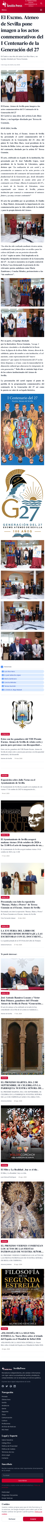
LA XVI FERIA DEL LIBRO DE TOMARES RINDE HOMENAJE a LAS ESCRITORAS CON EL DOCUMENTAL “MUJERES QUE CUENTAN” (22, 935)
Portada (4, 1396)
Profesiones (6, 1424)
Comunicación (7, 1418)
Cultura (4, 1421)
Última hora (6, 1399)
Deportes (5, 1412)
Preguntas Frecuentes (10, 1495)
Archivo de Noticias (9, 1427)
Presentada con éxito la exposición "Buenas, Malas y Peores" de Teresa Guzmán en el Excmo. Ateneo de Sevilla (20, 904)
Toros (4, 1415)
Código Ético (6, 1443)
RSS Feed (5, 1430)
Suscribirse (22, 1481)
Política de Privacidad (9, 1446)
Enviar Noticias (7, 1498)
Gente (4, 1409)
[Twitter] (7, 1386)
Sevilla (4, 1402)
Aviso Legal (6, 1455)
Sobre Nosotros (7, 1440)
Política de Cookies (8, 1449)
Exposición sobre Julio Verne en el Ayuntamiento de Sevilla (18, 781)
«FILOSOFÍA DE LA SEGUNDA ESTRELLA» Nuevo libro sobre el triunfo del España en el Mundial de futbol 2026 (22, 1336)
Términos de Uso (8, 1452)
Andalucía (5, 1405)
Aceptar (33, 1519)
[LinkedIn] (15, 1386)
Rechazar (12, 1519)
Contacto (5, 1458)
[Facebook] (3, 1386)
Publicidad (6, 1492)
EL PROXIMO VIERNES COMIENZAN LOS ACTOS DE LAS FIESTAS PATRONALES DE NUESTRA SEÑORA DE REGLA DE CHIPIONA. (22, 1250)
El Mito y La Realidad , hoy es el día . (19, 1169)
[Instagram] (11, 1386)
